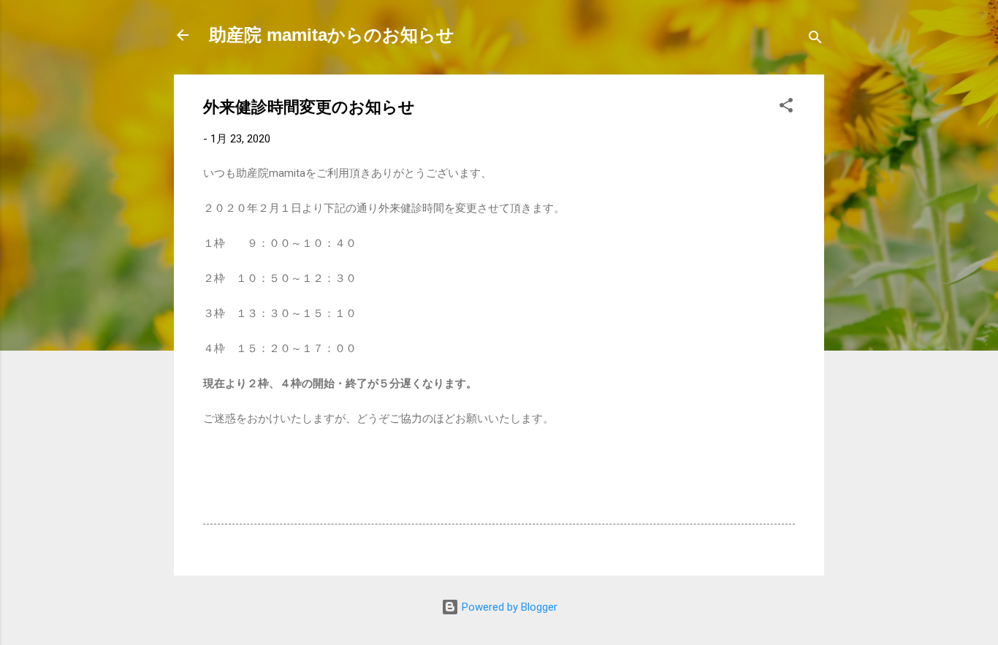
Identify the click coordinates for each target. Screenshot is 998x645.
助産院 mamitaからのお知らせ (331, 35)
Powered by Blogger (508, 607)
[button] (786, 107)
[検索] (815, 40)
